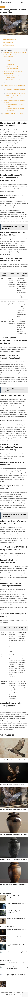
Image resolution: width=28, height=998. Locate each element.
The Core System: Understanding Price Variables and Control (13, 72)
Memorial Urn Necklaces (9, 39)
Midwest (3, 7)
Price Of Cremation (9, 992)
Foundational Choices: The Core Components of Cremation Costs (15, 55)
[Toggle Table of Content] (24, 50)
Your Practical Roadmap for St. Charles (13, 113)
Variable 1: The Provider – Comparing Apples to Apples (15, 76)
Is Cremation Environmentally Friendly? (17, 952)
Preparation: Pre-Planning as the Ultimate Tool (16, 90)
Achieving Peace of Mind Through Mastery (14, 116)
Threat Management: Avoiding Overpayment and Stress (14, 101)
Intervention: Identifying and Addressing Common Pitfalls (15, 109)
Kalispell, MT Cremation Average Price (16, 929)
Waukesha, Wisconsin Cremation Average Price (13, 859)
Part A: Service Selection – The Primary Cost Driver (16, 59)
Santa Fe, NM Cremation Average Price (16, 903)
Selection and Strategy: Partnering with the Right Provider (16, 96)
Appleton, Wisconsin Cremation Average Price (13, 834)
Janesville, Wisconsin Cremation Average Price (13, 760)
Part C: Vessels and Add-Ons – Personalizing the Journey (14, 67)
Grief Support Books (8, 45)
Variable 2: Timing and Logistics (14, 79)
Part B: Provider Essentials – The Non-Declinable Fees (15, 63)
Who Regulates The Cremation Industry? (17, 937)
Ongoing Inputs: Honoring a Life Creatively (16, 93)
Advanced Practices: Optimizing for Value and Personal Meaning (15, 86)
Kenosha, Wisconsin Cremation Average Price (13, 884)
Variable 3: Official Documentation (14, 82)
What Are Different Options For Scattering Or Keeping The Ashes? (17, 967)
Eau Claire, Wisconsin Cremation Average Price (13, 784)
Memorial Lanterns (8, 42)
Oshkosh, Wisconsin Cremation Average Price (13, 809)
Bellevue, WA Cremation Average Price (16, 918)
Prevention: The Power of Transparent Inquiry (15, 105)
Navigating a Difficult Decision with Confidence (15, 52)
